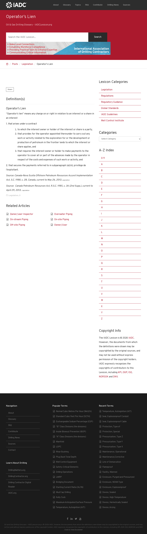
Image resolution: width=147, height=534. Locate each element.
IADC (131, 338)
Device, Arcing (108, 507)
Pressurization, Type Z (112, 436)
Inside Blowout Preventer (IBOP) (71, 431)
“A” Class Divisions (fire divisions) (71, 436)
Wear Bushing (62, 452)
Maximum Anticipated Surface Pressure (74, 502)
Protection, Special (111, 431)
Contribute (97, 5)
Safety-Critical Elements (67, 467)
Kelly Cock (60, 497)
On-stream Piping (19, 219)
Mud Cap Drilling (63, 492)
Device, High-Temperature (114, 497)
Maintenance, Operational (114, 452)
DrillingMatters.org (16, 470)
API (120, 372)
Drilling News (113, 5)
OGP (125, 372)
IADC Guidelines (109, 114)
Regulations (107, 96)
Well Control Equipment (66, 462)
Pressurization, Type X (112, 446)
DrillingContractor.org (18, 476)
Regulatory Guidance (112, 102)
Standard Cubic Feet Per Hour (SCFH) (73, 416)
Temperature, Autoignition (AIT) (70, 507)
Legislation (27, 64)
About (56, 5)
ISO (130, 372)
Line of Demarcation (111, 462)
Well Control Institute (112, 120)
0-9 (103, 158)
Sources (126, 5)
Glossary (67, 5)
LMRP (59, 477)
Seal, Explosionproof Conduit (115, 416)
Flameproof (107, 467)
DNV (115, 376)
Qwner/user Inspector (21, 214)
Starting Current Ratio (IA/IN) (69, 487)
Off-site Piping (17, 225)
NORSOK (103, 376)
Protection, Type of (111, 426)
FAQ (87, 5)
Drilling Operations (64, 472)
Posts (15, 64)
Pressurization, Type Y (112, 441)
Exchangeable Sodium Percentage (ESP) (74, 421)
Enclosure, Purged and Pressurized (118, 477)
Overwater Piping (63, 214)
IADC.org (12, 493)
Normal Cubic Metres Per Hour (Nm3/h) (74, 411)
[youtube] (80, 519)
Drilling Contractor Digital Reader (19, 484)
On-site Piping (61, 219)
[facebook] (67, 519)
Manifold (60, 441)
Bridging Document (65, 482)
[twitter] (76, 519)
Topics (78, 5)
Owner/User (60, 225)
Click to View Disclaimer (73, 530)
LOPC (58, 446)
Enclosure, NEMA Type (112, 482)
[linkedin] (71, 519)
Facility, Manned (109, 472)
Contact (12, 450)
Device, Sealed (109, 492)
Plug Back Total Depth (66, 457)
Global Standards (110, 108)
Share (10, 89)
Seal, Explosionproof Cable (114, 421)
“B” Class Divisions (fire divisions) (71, 426)
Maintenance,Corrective (113, 457)
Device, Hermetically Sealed (115, 502)
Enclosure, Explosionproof (114, 487)
